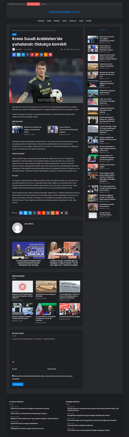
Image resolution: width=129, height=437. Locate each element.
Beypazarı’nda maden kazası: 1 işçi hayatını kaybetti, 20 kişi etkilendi (61, 4)
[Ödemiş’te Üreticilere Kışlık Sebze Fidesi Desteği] (93, 110)
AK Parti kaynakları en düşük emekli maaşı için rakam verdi (108, 148)
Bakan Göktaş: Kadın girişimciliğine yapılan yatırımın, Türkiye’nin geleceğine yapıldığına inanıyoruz (107, 177)
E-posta (15, 369)
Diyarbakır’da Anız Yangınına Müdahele (46, 295)
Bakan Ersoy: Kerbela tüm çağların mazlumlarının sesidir (33, 129)
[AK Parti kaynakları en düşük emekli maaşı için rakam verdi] (93, 149)
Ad (13, 362)
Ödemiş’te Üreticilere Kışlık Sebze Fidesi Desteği (107, 110)
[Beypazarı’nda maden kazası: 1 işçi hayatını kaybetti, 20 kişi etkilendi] (22, 286)
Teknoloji (72, 21)
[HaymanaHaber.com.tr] (64, 12)
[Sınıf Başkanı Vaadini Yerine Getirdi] (93, 207)
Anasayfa (41, 21)
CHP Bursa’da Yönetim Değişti (69, 317)
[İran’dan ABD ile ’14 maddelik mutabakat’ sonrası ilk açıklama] (46, 309)
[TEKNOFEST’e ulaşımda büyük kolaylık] (93, 93)
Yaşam (81, 21)
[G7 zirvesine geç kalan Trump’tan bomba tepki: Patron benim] (93, 188)
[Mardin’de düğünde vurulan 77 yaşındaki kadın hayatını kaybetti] (93, 197)
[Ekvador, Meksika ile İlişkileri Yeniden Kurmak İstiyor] (22, 309)
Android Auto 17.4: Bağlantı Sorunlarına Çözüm (107, 83)
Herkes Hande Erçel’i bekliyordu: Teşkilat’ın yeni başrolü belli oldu (107, 119)
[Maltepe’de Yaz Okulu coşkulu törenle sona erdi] (93, 75)
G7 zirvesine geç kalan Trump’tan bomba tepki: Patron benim (108, 188)
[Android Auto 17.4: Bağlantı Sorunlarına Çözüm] (93, 84)
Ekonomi (57, 21)
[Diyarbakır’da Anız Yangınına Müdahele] (46, 286)
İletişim (88, 21)
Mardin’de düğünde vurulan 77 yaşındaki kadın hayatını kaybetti (108, 197)
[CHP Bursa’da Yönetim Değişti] (69, 309)
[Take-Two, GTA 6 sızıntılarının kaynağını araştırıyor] (93, 101)
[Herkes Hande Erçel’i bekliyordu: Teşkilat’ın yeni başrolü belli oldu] (93, 119)
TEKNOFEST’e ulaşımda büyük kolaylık (107, 92)
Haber (49, 21)
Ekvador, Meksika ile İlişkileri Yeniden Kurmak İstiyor (21, 317)
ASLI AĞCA (19, 49)
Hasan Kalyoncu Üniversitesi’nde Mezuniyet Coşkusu (68, 129)
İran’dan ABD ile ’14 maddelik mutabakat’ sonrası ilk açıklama (46, 318)
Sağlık (64, 21)
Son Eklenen (102, 30)
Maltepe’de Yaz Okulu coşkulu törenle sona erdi (107, 74)
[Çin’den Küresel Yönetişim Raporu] (93, 215)
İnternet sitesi (52, 369)
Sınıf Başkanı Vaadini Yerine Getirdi (107, 205)
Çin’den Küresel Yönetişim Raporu (106, 214)
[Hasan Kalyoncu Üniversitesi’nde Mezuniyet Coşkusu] (53, 129)
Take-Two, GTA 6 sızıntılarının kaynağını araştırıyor (107, 101)
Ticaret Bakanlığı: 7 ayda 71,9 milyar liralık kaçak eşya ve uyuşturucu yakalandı (69, 296)
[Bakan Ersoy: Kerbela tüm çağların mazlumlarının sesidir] (17, 129)
